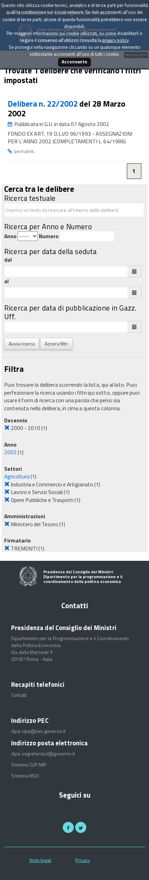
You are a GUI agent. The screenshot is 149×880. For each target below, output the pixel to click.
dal (8, 260)
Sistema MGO (25, 775)
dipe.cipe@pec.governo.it (38, 731)
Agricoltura (16, 476)
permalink (24, 151)
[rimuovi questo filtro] (7, 428)
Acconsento (74, 61)
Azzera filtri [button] (56, 343)
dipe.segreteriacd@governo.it (43, 753)
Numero (49, 236)
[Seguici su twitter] (80, 827)
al (6, 281)
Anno (10, 236)
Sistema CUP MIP (28, 764)
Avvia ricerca (22, 343)
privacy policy (115, 40)
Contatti (19, 695)
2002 (10, 452)
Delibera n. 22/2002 (43, 104)
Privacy (82, 860)
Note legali (40, 860)
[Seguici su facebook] (68, 827)
